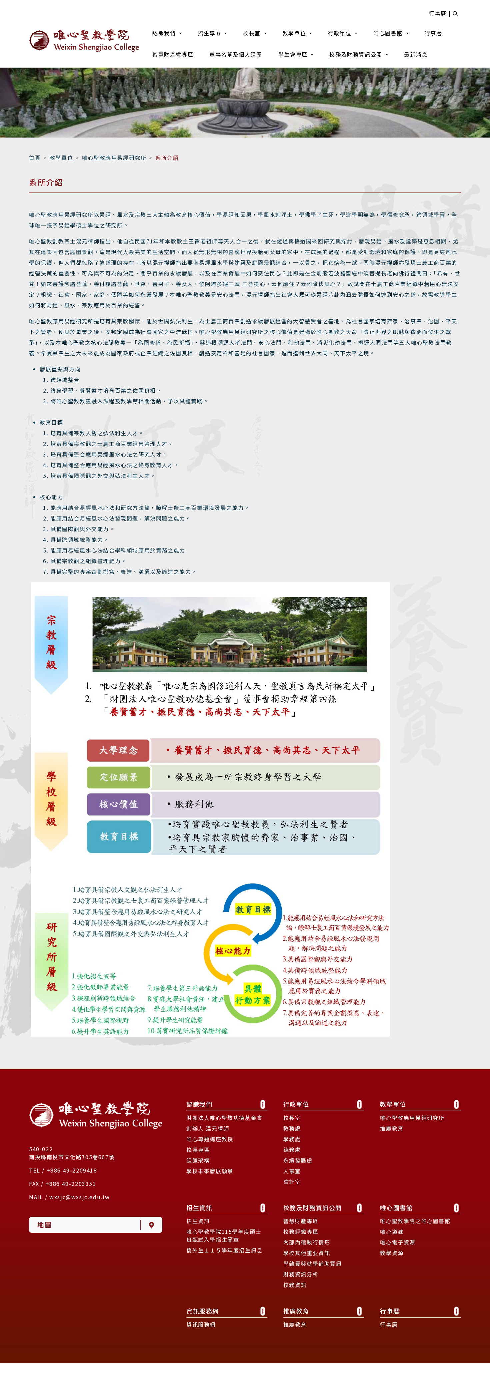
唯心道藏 (391, 1246)
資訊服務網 (201, 1339)
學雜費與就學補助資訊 (312, 1278)
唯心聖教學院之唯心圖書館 (415, 1236)
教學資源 (391, 1268)
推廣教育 (391, 1143)
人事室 (292, 1186)
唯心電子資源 (397, 1257)
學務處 (292, 1154)
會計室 (292, 1196)
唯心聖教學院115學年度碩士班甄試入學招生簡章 (223, 1250)
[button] (167, 33)
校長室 (292, 1132)
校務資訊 (295, 1300)
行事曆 (438, 13)
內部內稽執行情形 (306, 1257)
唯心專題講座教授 (209, 1154)
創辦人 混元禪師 (207, 1143)
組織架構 (198, 1175)
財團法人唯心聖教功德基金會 (224, 1132)
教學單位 (61, 172)
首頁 (35, 172)
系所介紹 (167, 172)
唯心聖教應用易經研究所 (114, 172)
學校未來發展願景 (209, 1186)
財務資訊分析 (301, 1289)
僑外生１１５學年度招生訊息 (224, 1265)
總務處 (292, 1164)
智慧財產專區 (301, 1236)
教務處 (292, 1143)
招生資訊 (198, 1236)
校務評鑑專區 (301, 1246)
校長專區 (198, 1164)
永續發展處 (298, 1175)
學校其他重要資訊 (306, 1268)
